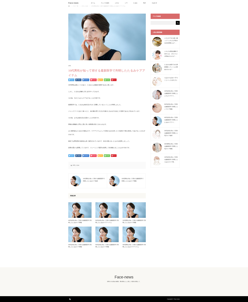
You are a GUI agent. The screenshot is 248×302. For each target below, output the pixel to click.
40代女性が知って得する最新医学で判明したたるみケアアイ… (171, 120)
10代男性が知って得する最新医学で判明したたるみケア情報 (134, 221)
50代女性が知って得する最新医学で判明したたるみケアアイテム (107, 221)
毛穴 (144, 3)
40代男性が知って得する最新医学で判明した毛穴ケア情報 (171, 146)
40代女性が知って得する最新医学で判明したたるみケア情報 (80, 221)
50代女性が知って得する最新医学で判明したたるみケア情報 (107, 246)
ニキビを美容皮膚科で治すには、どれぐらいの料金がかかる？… (171, 54)
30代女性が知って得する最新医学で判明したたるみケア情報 (80, 246)
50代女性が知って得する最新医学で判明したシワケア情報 (171, 106)
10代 (69, 65)
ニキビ (117, 3)
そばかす (154, 3)
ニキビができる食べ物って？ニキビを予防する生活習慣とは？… (171, 40)
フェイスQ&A (105, 3)
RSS (69, 298)
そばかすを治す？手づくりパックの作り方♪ (171, 79)
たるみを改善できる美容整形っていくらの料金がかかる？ (171, 67)
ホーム (93, 3)
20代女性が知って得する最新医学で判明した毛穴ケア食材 (171, 133)
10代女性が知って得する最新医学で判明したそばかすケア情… (171, 159)
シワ (126, 3)
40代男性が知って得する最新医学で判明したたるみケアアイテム (134, 246)
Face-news (73, 3)
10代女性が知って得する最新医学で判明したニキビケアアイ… (171, 93)
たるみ (135, 3)
